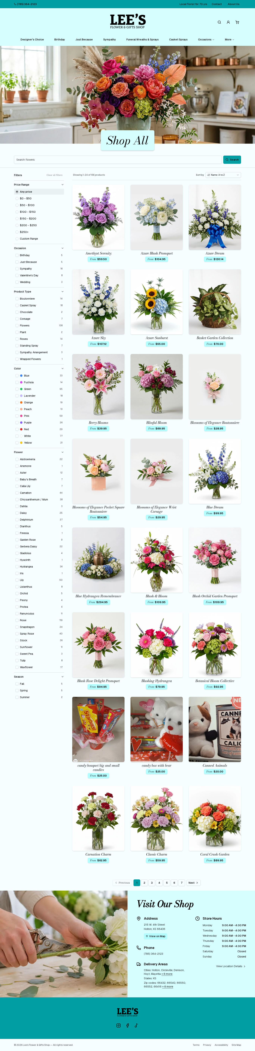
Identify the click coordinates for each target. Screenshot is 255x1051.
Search (234, 159)
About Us (234, 4)
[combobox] (223, 175)
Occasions (205, 39)
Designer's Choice (32, 39)
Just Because (84, 39)
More (228, 39)
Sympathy (109, 39)
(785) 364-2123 (27, 4)
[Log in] (228, 22)
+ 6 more (166, 974)
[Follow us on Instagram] (118, 1025)
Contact (217, 4)
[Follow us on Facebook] (127, 1025)
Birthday (59, 39)
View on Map (157, 936)
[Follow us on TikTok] (136, 1025)
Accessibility (221, 1045)
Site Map (236, 1045)
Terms (196, 1045)
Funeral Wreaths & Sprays (142, 39)
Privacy (207, 1045)
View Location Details (229, 966)
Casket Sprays (178, 39)
